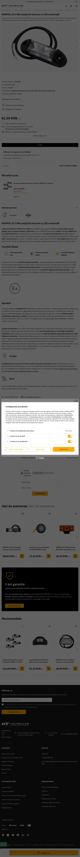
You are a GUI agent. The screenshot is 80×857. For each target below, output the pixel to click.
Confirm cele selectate (16, 449)
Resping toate (40, 449)
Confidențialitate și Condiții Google (61, 417)
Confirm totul (64, 449)
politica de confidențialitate (65, 415)
